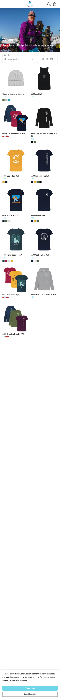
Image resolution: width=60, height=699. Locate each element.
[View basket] (55, 4)
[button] (32, 59)
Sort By (7, 55)
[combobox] (18, 59)
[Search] (49, 4)
